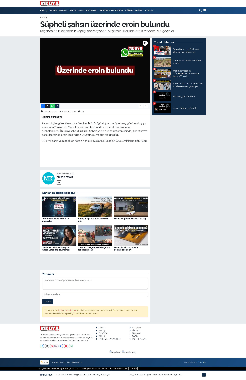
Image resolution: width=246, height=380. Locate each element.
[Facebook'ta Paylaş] (43, 106)
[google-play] (129, 352)
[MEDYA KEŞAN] (49, 4)
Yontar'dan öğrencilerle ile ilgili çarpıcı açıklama (158, 374)
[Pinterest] (52, 346)
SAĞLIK (138, 10)
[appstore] (115, 352)
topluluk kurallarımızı (67, 310)
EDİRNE (63, 10)
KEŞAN (53, 10)
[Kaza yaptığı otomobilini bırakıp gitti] (95, 206)
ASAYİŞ (43, 10)
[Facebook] (42, 346)
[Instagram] (56, 346)
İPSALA (72, 10)
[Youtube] (66, 346)
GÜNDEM (103, 333)
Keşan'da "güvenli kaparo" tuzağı (130, 218)
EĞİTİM (129, 10)
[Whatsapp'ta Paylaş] (52, 106)
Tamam (133, 368)
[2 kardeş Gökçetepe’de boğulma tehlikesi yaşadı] (95, 235)
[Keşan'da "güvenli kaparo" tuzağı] (131, 206)
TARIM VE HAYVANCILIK (111, 10)
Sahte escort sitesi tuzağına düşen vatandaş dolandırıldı (56, 248)
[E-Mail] (59, 182)
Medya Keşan (65, 176)
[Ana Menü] (204, 10)
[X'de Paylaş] (47, 106)
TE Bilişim (201, 362)
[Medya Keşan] (48, 178)
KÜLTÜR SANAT (139, 339)
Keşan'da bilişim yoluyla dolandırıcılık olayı (126, 248)
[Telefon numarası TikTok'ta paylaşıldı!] (59, 206)
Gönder (48, 301)
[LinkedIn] (61, 346)
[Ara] (200, 10)
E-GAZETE (136, 328)
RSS (46, 362)
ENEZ (81, 10)
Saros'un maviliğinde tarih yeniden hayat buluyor (85, 374)
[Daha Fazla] (57, 106)
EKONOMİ (91, 10)
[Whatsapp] (71, 346)
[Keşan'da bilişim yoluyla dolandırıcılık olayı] (131, 235)
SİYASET (149, 10)
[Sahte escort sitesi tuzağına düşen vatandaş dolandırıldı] (59, 235)
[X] (47, 346)
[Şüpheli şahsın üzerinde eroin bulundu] (95, 70)
